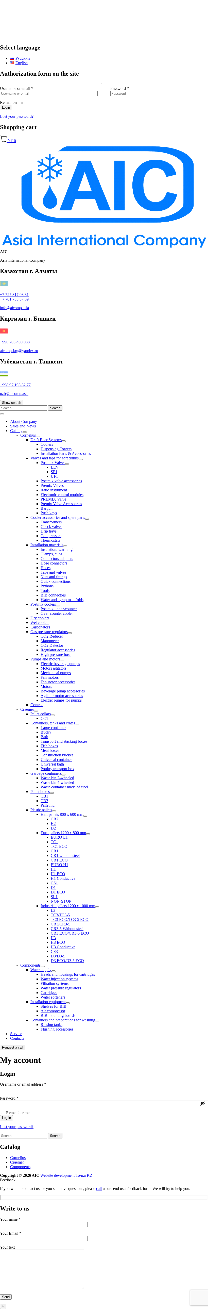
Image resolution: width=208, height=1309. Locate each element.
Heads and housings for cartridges (68, 974)
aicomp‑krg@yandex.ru (19, 351)
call (99, 1188)
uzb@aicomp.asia (14, 393)
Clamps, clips (51, 554)
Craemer (27, 709)
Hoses (45, 568)
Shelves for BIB (53, 1006)
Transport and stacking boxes (64, 741)
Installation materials (46, 545)
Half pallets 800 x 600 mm (62, 814)
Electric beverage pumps (60, 663)
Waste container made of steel (64, 787)
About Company (23, 421)
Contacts (17, 1038)
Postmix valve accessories (61, 481)
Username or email (16, 88)
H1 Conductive (63, 878)
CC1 (44, 718)
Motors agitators (53, 668)
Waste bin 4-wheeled (57, 782)
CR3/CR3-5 (60, 924)
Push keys (49, 513)
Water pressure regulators (61, 988)
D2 (53, 828)
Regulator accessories (58, 650)
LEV (55, 467)
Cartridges (49, 992)
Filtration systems (54, 983)
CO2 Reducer (52, 636)
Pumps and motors (45, 659)
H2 (53, 823)
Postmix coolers (43, 604)
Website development (66, 1175)
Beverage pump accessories (63, 691)
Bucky (46, 732)
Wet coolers (39, 622)
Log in (6, 1118)
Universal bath (52, 764)
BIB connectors (53, 595)
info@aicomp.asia (14, 308)
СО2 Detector (52, 645)
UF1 (54, 476)
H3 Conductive (63, 947)
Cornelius (28, 435)
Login (6, 107)
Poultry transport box (57, 769)
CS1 (54, 883)
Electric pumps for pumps (61, 700)
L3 (53, 910)
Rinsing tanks (51, 1024)
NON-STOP (61, 901)
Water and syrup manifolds (62, 600)
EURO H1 (59, 865)
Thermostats (50, 540)
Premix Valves (52, 485)
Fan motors (50, 677)
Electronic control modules (62, 494)
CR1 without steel (65, 855)
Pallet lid (48, 805)
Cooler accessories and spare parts (57, 517)
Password (119, 88)
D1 (53, 887)
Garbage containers (45, 773)
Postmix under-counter (59, 609)
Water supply (40, 970)
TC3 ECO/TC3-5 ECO (70, 919)
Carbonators (40, 627)
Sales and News (23, 426)
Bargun (47, 508)
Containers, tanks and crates (52, 723)
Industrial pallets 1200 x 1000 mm (68, 906)
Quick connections (56, 581)
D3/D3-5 (58, 956)
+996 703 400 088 (15, 342)
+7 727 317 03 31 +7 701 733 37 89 (14, 296)
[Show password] (202, 1103)
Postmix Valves (53, 462)
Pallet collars (40, 714)
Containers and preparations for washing (62, 1020)
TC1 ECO (59, 846)
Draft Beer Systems (46, 440)
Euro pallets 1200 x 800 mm (63, 833)
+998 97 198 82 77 (15, 385)
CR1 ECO (59, 860)
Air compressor (53, 1011)
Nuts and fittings (54, 577)
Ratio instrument (54, 490)
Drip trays (49, 531)
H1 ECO (58, 874)
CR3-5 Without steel (67, 928)
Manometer (50, 641)
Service (16, 1034)
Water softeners (53, 997)
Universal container (56, 759)
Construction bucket (57, 755)
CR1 (54, 851)
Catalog (16, 430)
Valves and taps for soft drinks (54, 458)
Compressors (51, 536)
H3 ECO (58, 942)
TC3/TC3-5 (60, 915)
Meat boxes (50, 750)
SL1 (54, 896)
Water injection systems (59, 979)
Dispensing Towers (56, 449)
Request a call (12, 1047)
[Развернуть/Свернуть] (25, 432)
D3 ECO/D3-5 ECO (67, 960)
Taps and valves (53, 572)
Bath (44, 737)
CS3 (54, 951)
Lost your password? (16, 116)
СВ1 (44, 796)
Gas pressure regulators (49, 631)
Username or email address (30, 1084)
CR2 (54, 819)
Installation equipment (48, 1002)
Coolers (47, 444)
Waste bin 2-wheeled (57, 778)
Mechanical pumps (56, 673)
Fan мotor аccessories (58, 682)
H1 (53, 869)
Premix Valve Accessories (61, 504)
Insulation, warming (57, 549)
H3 (53, 938)
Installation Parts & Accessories (66, 453)
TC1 (54, 842)
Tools (45, 590)
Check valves (51, 526)
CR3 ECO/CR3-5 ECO (70, 933)
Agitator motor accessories (62, 695)
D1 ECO (58, 892)
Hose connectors (54, 563)
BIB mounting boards (58, 1015)
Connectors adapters (57, 558)
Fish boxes (49, 746)
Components (30, 965)
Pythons (47, 586)
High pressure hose (56, 654)
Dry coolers (39, 618)
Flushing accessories (57, 1029)
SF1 (54, 472)
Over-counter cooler (57, 613)
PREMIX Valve (53, 499)
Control (36, 705)
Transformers (51, 522)
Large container (53, 727)
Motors (46, 686)
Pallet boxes (40, 791)
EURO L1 (59, 837)
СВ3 (44, 801)
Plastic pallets (41, 810)
